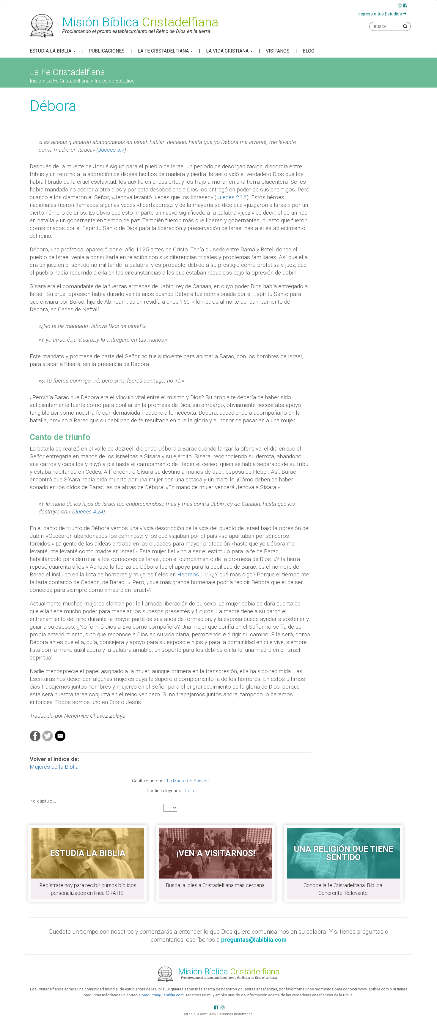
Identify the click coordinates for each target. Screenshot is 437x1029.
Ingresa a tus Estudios (380, 14)
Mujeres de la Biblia (54, 766)
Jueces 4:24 (88, 511)
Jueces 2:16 (231, 197)
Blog (308, 51)
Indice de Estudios (115, 81)
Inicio (35, 81)
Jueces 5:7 (111, 149)
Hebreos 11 (192, 574)
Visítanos (278, 51)
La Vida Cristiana (228, 51)
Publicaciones (107, 51)
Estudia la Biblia (51, 51)
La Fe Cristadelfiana (164, 51)
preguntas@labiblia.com (163, 995)
